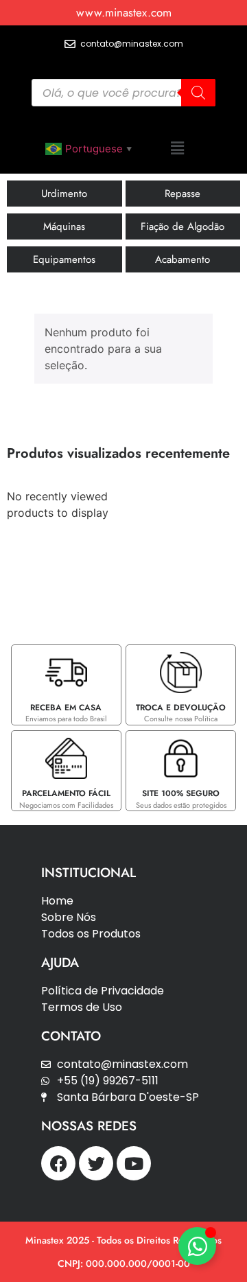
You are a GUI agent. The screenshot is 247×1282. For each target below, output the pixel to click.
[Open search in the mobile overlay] (124, 92)
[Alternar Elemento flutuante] (197, 1246)
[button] (176, 148)
